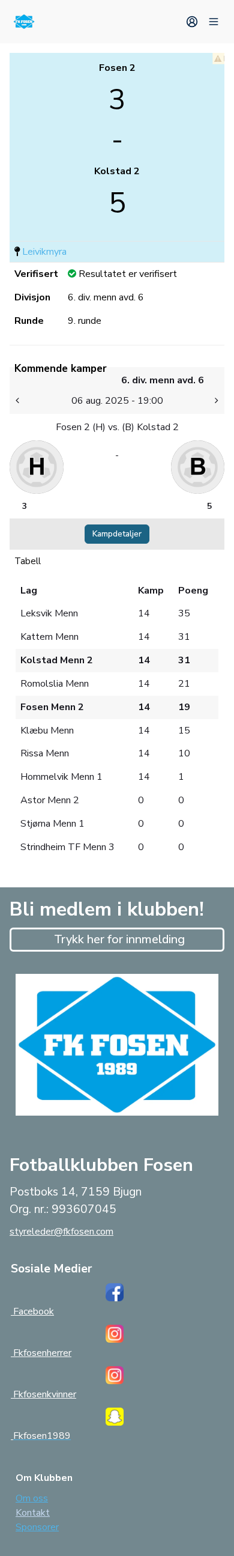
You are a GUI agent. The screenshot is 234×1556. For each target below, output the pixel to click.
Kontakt (33, 1512)
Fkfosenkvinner (43, 1394)
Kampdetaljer (117, 533)
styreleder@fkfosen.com (61, 1231)
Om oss (32, 1498)
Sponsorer (37, 1527)
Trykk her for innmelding (119, 939)
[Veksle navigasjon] (213, 21)
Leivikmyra (44, 251)
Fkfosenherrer (41, 1353)
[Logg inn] (192, 21)
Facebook (32, 1311)
